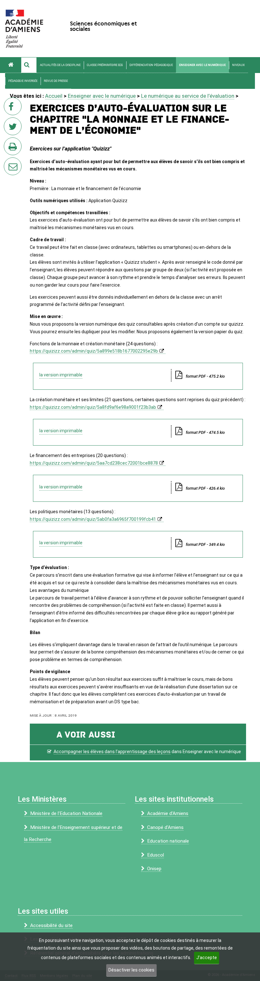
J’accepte (206, 957)
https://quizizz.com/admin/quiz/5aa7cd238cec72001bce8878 (94, 463)
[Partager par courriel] (8, 162)
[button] (29, 65)
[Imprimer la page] (14, 148)
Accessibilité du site (51, 925)
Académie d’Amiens (167, 813)
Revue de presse (56, 81)
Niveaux (238, 65)
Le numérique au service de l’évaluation (187, 96)
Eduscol (155, 855)
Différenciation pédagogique (151, 65)
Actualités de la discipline (60, 65)
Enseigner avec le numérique (202, 65)
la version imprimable (60, 374)
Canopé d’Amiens (165, 827)
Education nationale (168, 841)
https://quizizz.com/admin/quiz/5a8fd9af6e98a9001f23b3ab (93, 407)
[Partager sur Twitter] (14, 128)
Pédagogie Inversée (22, 81)
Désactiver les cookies (131, 969)
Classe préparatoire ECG (105, 65)
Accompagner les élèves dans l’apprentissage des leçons (112, 751)
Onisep (154, 869)
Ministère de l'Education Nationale (66, 813)
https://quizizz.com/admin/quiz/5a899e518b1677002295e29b (94, 351)
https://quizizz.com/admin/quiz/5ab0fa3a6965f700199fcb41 (93, 519)
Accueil (53, 96)
